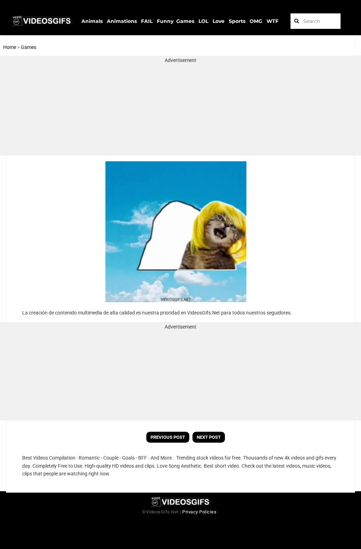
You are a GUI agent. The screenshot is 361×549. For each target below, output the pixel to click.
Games (28, 47)
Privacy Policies (199, 511)
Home (9, 47)
